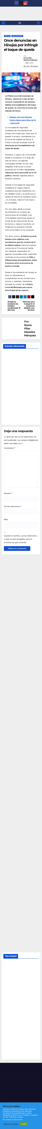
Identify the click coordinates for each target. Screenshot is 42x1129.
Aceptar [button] (24, 1124)
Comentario (9, 448)
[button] (35, 23)
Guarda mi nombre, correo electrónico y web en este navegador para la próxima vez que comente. (20, 539)
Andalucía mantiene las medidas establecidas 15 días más (14, 306)
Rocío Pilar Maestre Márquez (30, 59)
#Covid (26, 66)
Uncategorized (17, 36)
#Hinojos (34, 66)
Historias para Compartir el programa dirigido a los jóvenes (29, 306)
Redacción (8, 367)
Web (6, 519)
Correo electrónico (13, 506)
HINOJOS (7, 36)
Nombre (8, 493)
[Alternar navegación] (19, 22)
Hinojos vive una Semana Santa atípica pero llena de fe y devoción (23, 120)
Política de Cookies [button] (10, 1124)
